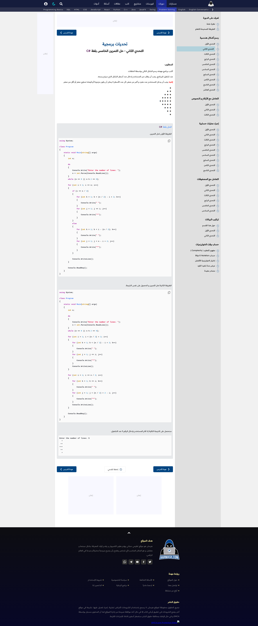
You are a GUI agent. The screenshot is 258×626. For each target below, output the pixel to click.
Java (133, 9)
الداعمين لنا (97, 585)
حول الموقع (172, 580)
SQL (69, 9)
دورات (161, 3)
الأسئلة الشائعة (146, 580)
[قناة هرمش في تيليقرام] (131, 561)
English (181, 9)
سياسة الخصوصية (119, 580)
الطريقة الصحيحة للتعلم (205, 29)
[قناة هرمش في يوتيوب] (137, 561)
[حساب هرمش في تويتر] (150, 561)
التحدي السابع (209, 74)
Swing (152, 9)
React (107, 9)
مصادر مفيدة (209, 271)
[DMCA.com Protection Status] (165, 622)
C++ (126, 9)
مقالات (117, 3)
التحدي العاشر (209, 90)
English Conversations (199, 9)
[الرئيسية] (211, 3)
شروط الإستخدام (95, 580)
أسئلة (106, 3)
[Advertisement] (115, 20)
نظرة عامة (211, 24)
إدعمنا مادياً (147, 585)
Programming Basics (53, 9)
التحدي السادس (208, 69)
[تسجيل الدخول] (46, 3)
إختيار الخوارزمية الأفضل (205, 260)
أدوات (96, 3)
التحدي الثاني (208, 49)
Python (116, 9)
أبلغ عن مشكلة (171, 590)
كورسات (150, 3)
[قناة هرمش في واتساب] (124, 561)
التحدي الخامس (208, 64)
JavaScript (96, 9)
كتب (127, 3)
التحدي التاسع (209, 84)
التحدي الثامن (209, 79)
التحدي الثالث (209, 54)
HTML (77, 9)
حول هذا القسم (208, 225)
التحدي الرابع (209, 59)
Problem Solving (167, 9)
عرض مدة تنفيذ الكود (206, 266)
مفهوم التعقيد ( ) (202, 250)
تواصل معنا (172, 585)
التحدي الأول (210, 44)
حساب (205, 255)
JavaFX (142, 9)
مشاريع (137, 3)
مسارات (173, 3)
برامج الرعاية (121, 585)
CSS (85, 9)
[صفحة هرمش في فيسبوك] (143, 561)
